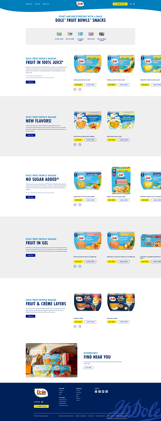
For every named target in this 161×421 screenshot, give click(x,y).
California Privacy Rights (80, 415)
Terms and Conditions (100, 415)
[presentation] (88, 64)
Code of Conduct (110, 415)
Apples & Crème (111, 318)
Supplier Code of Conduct (121, 415)
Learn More (90, 85)
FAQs (77, 396)
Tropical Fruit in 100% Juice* (83, 80)
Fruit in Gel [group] (91, 39)
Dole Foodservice (63, 399)
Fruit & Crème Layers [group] (101, 39)
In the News (78, 392)
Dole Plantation (62, 403)
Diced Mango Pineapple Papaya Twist (85, 136)
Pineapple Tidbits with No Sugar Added (119, 197)
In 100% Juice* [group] (59, 39)
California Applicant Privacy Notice (66, 415)
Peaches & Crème (145, 318)
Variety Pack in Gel (146, 257)
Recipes (37, 4)
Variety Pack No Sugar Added (83, 197)
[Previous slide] (75, 89)
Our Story (78, 390)
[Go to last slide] (75, 144)
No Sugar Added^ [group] (80, 39)
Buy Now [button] (78, 85)
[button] (130, 4)
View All (30, 82)
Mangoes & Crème (79, 318)
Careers (77, 394)
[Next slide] (79, 89)
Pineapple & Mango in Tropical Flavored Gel (88, 257)
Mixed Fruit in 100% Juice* (148, 80)
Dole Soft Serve (62, 401)
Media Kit (78, 398)
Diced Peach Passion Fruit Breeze (117, 136)
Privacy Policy (91, 415)
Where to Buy (121, 4)
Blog (60, 394)
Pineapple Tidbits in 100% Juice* (117, 80)
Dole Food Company (63, 405)
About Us (46, 4)
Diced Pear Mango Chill (147, 136)
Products (29, 4)
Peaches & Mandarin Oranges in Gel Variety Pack (120, 257)
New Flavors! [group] (70, 39)
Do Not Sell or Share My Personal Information (117, 418)
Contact (78, 400)
